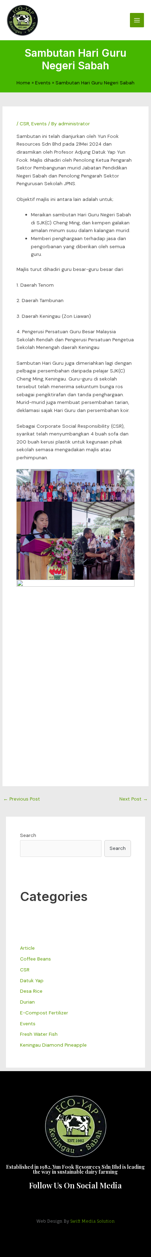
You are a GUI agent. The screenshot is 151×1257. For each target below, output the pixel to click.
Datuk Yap (32, 980)
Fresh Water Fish (39, 1034)
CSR (24, 123)
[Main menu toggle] (137, 20)
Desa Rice (31, 991)
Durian (27, 1002)
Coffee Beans (35, 959)
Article (27, 948)
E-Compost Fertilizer (44, 1013)
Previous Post (21, 799)
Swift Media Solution (92, 1221)
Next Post (133, 799)
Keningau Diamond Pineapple (53, 1045)
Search (28, 835)
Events (39, 123)
